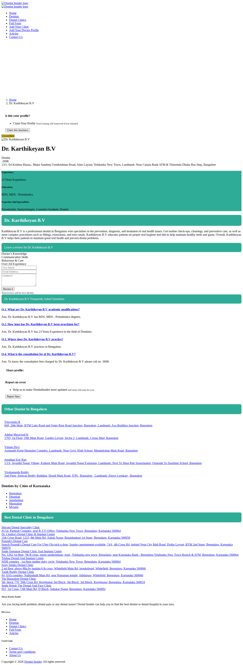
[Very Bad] (219, 258)
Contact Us (16, 37)
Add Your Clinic (19, 26)
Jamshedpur (16, 500)
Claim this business (17, 130)
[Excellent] (239, 258)
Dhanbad (14, 496)
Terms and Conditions (22, 651)
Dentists (14, 16)
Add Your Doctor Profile (24, 30)
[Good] (234, 258)
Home (13, 13)
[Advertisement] (115, 68)
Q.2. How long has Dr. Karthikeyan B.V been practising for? (40, 324)
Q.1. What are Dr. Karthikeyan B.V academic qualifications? (41, 309)
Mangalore (15, 503)
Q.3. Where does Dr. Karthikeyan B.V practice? (32, 339)
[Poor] (224, 258)
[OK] (229, 258)
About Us (15, 655)
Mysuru (13, 507)
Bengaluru (15, 493)
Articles (13, 33)
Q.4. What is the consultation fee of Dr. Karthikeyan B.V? (39, 354)
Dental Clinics (17, 19)
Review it (8, 289)
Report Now (13, 396)
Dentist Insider (33, 661)
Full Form (15, 23)
